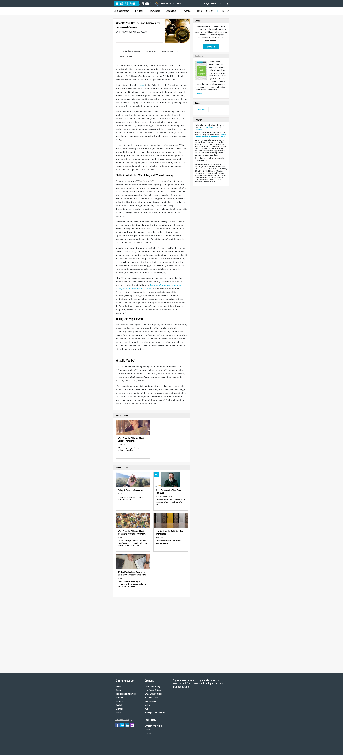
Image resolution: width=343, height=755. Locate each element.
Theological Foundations (126, 694)
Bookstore (120, 705)
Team (118, 690)
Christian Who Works (153, 726)
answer (141, 84)
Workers (187, 11)
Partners (119, 697)
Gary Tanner (209, 127)
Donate (220, 4)
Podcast (225, 11)
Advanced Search (122, 720)
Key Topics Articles (153, 690)
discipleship (201, 109)
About (213, 4)
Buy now (198, 94)
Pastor (147, 729)
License (119, 701)
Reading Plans (151, 701)
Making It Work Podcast (155, 712)
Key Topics (140, 11)
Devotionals (155, 11)
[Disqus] (151, 632)
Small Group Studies (153, 694)
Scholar (148, 733)
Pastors (199, 11)
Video (147, 705)
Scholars (210, 11)
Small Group (171, 11)
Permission (198, 129)
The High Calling (151, 697)
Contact (119, 709)
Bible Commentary (121, 11)
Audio (147, 709)
